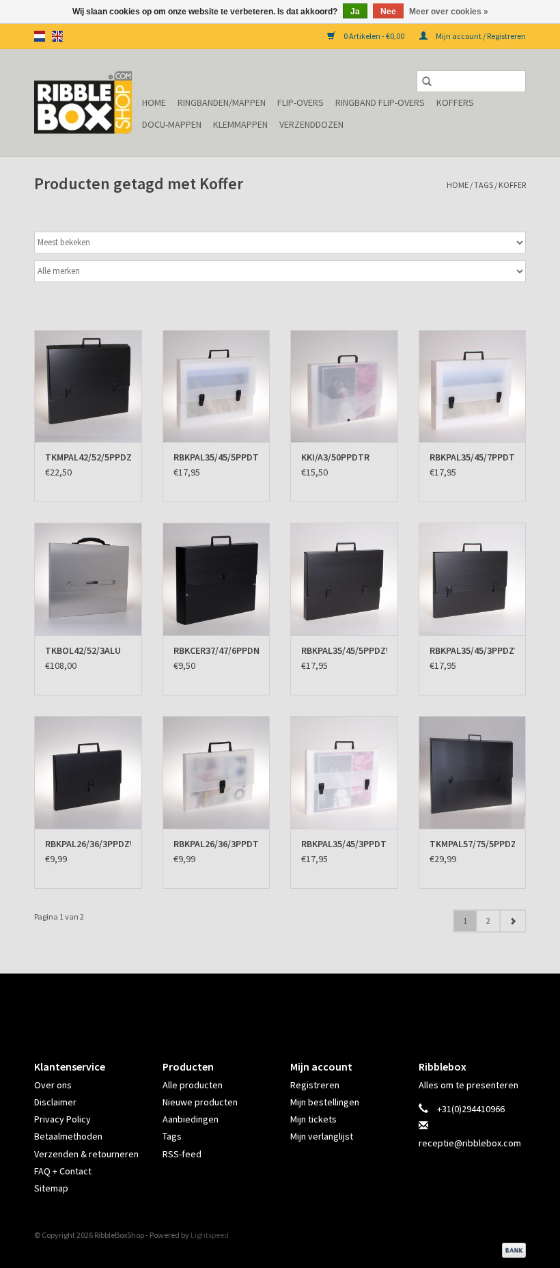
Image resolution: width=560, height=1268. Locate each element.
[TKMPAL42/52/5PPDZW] (88, 386)
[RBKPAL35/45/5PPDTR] (216, 386)
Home (154, 102)
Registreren (314, 1085)
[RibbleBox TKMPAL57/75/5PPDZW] (473, 772)
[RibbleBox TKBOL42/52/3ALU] (88, 579)
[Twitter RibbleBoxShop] (292, 1005)
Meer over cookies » (448, 11)
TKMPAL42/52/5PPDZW (88, 457)
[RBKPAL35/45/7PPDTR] (473, 386)
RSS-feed (182, 1154)
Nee (388, 11)
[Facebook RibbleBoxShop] (268, 1005)
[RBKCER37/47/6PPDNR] (216, 579)
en (57, 36)
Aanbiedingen (191, 1119)
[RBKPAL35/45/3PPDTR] (344, 772)
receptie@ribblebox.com (470, 1143)
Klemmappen (240, 124)
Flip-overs (300, 102)
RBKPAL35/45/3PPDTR (344, 844)
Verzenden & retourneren (86, 1154)
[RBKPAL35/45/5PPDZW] (344, 579)
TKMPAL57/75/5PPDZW (473, 844)
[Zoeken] (427, 81)
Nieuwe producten (200, 1102)
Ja (355, 11)
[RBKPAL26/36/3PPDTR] (216, 772)
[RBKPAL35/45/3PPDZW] (473, 579)
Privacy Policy (62, 1119)
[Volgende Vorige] (512, 921)
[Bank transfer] (511, 1249)
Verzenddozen (311, 124)
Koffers (455, 102)
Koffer (512, 185)
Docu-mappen (171, 124)
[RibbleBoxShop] (86, 103)
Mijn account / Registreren (480, 36)
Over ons (53, 1085)
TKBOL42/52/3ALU (83, 650)
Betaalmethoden (68, 1136)
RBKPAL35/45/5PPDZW (344, 650)
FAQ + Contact (63, 1171)
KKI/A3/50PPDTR (335, 457)
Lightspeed (210, 1235)
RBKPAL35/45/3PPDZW (473, 650)
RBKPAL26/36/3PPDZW (88, 844)
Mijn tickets (313, 1119)
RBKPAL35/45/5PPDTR (216, 457)
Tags (483, 185)
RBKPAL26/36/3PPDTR (216, 844)
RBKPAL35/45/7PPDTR (473, 457)
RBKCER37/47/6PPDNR (216, 650)
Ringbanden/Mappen (222, 102)
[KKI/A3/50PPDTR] (344, 386)
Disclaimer (55, 1102)
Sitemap (51, 1188)
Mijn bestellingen (324, 1102)
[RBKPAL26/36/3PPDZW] (88, 772)
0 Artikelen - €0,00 (374, 36)
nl (39, 36)
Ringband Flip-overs (380, 102)
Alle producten (193, 1085)
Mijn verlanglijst (321, 1136)
